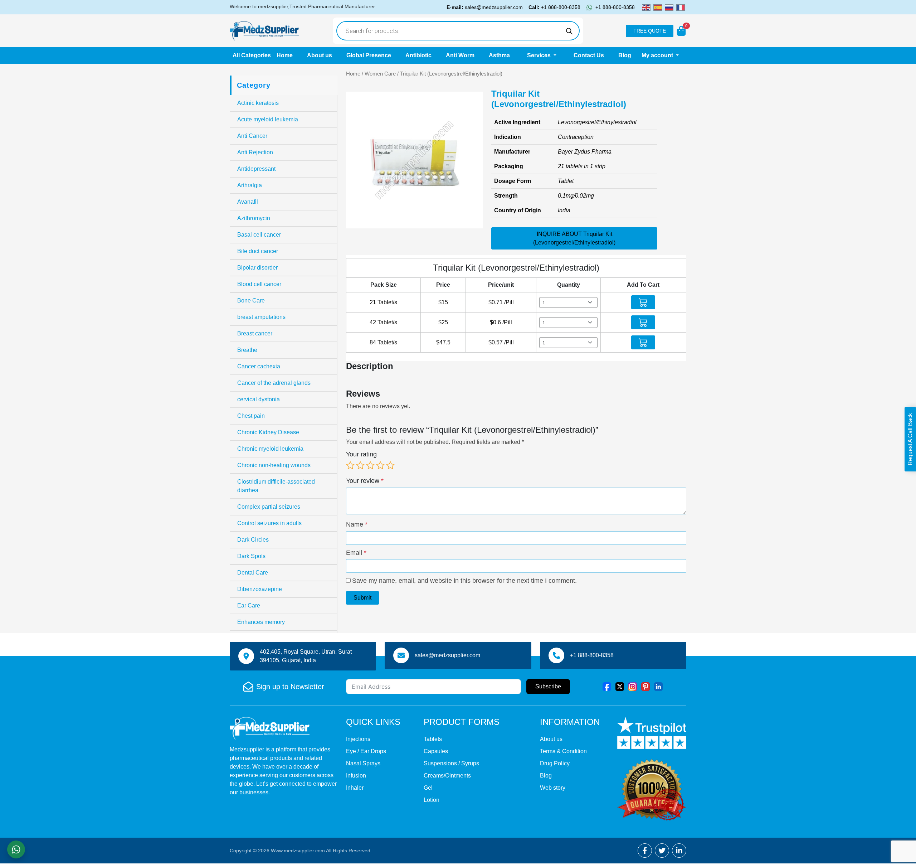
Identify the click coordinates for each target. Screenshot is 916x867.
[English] (646, 7)
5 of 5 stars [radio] (390, 465)
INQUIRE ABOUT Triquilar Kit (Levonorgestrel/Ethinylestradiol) (574, 238)
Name (356, 524)
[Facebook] (607, 686)
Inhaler (355, 788)
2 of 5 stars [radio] (360, 465)
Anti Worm (460, 55)
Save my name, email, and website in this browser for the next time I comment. (464, 580)
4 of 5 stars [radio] (380, 465)
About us (319, 55)
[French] (680, 7)
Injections (358, 739)
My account (658, 55)
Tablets (433, 739)
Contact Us (589, 55)
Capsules (436, 751)
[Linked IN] (658, 686)
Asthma (499, 55)
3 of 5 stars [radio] (370, 465)
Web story (552, 788)
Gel (428, 788)
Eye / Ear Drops (366, 751)
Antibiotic (418, 55)
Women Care (380, 74)
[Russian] (669, 7)
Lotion (431, 800)
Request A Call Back (910, 439)
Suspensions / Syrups (451, 763)
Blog (624, 55)
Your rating (361, 454)
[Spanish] (657, 7)
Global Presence (368, 55)
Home (285, 55)
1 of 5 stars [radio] (350, 465)
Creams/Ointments (447, 775)
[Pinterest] (645, 686)
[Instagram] (632, 686)
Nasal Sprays (363, 763)
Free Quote (649, 31)
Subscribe (548, 686)
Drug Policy (555, 763)
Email (356, 552)
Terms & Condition (563, 751)
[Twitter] (619, 686)
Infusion (356, 775)
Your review (365, 480)
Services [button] (539, 55)
